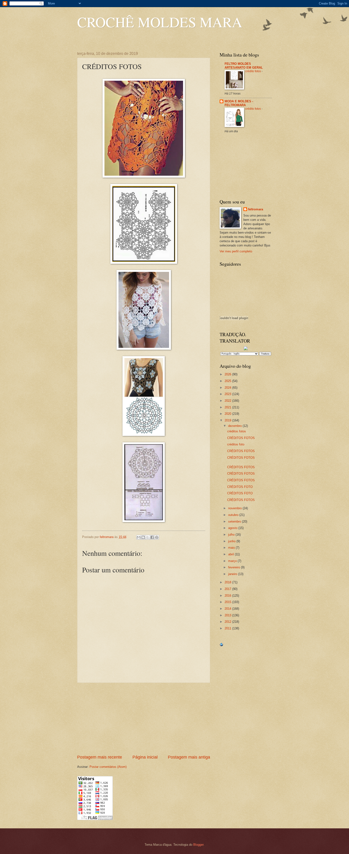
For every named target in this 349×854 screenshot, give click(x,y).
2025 (228, 381)
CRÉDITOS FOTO (240, 487)
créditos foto (235, 444)
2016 (228, 595)
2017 (228, 589)
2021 (228, 407)
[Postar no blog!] (143, 537)
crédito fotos (253, 71)
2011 (228, 628)
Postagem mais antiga (189, 757)
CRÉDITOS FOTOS (241, 438)
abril (231, 554)
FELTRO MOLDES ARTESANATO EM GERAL (244, 65)
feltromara (255, 209)
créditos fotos (236, 431)
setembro (235, 521)
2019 (228, 420)
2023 (228, 394)
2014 (228, 608)
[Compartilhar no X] (147, 537)
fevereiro (234, 567)
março (233, 561)
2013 (228, 615)
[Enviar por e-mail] (138, 537)
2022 (228, 400)
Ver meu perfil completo (236, 251)
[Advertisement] (143, 718)
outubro (233, 515)
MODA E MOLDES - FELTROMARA (239, 103)
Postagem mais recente (99, 757)
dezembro (235, 426)
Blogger (198, 844)
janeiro (233, 574)
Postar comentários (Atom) (108, 767)
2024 (228, 387)
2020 (228, 413)
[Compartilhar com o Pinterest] (156, 537)
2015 (228, 602)
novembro (235, 508)
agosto (233, 528)
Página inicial (145, 757)
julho (232, 534)
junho (232, 541)
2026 (228, 374)
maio (232, 547)
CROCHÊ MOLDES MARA (159, 21)
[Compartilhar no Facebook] (152, 537)
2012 (228, 621)
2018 (228, 582)
